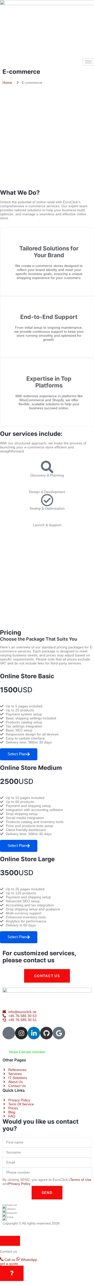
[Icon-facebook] (9, 1033)
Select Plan (17, 754)
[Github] (46, 1033)
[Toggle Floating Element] (12, 1273)
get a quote (9, 1264)
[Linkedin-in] (34, 1033)
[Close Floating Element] (10, 1241)
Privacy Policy (19, 1184)
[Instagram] (21, 1033)
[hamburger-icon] (88, 61)
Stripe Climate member (26, 1052)
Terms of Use (80, 1180)
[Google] (59, 1033)
